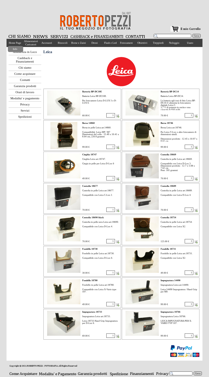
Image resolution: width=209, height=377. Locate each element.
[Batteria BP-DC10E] (63, 103)
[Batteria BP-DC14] (142, 103)
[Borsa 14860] (63, 135)
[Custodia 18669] (142, 165)
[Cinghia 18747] (63, 165)
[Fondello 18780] (63, 291)
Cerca (196, 36)
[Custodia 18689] (142, 197)
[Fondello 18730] (63, 260)
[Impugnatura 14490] (142, 291)
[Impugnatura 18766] (142, 323)
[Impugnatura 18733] (63, 323)
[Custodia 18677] (63, 197)
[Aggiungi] (117, 115)
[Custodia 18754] (142, 228)
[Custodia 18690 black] (63, 228)
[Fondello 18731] (142, 260)
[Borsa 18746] (142, 134)
